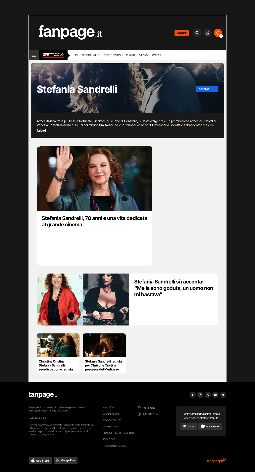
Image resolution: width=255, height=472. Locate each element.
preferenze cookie (114, 445)
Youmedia (109, 407)
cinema (130, 55)
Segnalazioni (111, 413)
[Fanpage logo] (65, 32)
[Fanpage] (43, 395)
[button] (40, 460)
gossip (156, 55)
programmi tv (90, 55)
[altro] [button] (41, 130)
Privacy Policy (112, 420)
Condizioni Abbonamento (118, 432)
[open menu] (34, 55)
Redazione (109, 439)
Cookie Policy (111, 426)
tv (76, 55)
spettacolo (53, 55)
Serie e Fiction (113, 55)
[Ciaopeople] (216, 461)
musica (144, 55)
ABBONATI (181, 33)
